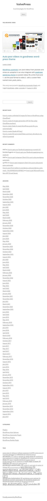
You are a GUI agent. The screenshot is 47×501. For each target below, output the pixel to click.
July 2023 (5, 260)
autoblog (39, 456)
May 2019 (6, 320)
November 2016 (8, 359)
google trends (7, 461)
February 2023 (7, 273)
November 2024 (8, 225)
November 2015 (8, 380)
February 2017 (7, 356)
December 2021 (8, 296)
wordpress (28, 467)
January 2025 (7, 223)
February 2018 (7, 338)
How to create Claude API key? (12, 131)
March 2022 (6, 291)
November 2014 (8, 409)
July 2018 (5, 328)
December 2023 (8, 246)
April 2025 (6, 215)
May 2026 (6, 186)
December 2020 (8, 307)
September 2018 (8, 325)
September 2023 (8, 254)
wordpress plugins (33, 480)
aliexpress (21, 454)
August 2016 (7, 362)
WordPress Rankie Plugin (11, 440)
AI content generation (10, 454)
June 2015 (6, 393)
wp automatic (15, 484)
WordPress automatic (10, 70)
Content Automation (36, 458)
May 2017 (6, 349)
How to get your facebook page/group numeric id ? (24, 150)
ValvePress (23, 4)
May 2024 (6, 241)
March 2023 (6, 270)
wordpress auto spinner (31, 478)
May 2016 (6, 370)
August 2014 (7, 414)
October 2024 (7, 228)
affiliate (15, 453)
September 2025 (8, 202)
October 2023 (7, 252)
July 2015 (5, 390)
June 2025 (6, 210)
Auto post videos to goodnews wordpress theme (21, 58)
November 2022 (8, 278)
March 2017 (6, 354)
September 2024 (8, 231)
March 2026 (6, 191)
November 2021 (8, 299)
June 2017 (6, 346)
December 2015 (8, 377)
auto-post (30, 456)
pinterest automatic (13, 465)
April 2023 (6, 267)
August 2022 (7, 280)
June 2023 (6, 262)
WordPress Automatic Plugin (28, 85)
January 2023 (7, 275)
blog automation (8, 458)
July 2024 (5, 236)
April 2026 (6, 189)
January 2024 (7, 244)
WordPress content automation (14, 480)
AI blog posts (38, 453)
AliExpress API (31, 454)
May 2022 (6, 286)
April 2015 (6, 398)
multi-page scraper (32, 461)
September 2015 (8, 385)
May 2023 (6, 265)
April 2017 (6, 351)
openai (7, 463)
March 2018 (6, 335)
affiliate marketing (24, 453)
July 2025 (5, 207)
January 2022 (7, 294)
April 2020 (6, 315)
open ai (15, 463)
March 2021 (6, 304)
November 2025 (8, 197)
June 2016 (6, 367)
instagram (20, 461)
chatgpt (17, 458)
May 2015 (6, 396)
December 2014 (8, 406)
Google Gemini (20, 460)
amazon (8, 456)
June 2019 (6, 317)
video (16, 88)
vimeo (6, 467)
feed (12, 460)
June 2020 (6, 312)
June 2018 (6, 330)
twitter (40, 465)
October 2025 (7, 199)
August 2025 (7, 205)
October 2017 (7, 341)
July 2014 (5, 417)
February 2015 (7, 401)
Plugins (5, 430)
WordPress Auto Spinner (11, 432)
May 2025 (6, 212)
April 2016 (6, 372)
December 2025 (8, 194)
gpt (14, 461)
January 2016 (7, 375)
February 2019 (7, 322)
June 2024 (6, 239)
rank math (33, 465)
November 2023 (8, 249)
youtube (22, 88)
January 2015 (7, 404)
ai (32, 453)
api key (22, 456)
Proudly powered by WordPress (12, 497)
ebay (6, 459)
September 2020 (8, 309)
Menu (23, 14)
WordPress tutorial (28, 481)
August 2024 (7, 233)
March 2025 (6, 218)
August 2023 (7, 257)
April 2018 (6, 333)
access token (7, 453)
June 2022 (6, 283)
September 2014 (8, 411)
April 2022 (6, 288)
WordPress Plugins (9, 438)
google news (30, 460)
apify (16, 456)
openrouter (22, 463)
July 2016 (5, 364)
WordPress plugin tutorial (12, 481)
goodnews (10, 88)
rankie (26, 465)
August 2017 (7, 343)
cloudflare (25, 458)
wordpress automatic (21, 470)
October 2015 (7, 383)
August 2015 (7, 388)
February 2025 (7, 220)
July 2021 (5, 301)
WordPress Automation (12, 478)
